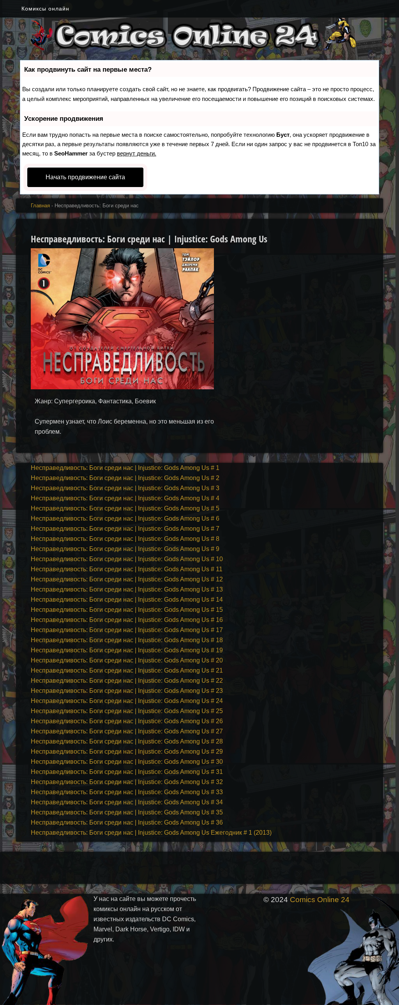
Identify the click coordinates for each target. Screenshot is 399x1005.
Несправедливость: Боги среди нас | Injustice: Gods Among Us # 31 (127, 771)
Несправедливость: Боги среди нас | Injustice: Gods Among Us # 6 (125, 518)
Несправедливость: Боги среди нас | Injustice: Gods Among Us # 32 (127, 782)
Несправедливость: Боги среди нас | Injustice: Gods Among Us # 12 (127, 579)
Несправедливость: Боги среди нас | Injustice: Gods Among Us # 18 (127, 640)
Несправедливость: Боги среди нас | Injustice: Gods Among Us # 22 (127, 680)
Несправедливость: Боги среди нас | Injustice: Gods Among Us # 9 (125, 549)
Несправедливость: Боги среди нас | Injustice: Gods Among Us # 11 (126, 569)
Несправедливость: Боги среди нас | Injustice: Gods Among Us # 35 (127, 812)
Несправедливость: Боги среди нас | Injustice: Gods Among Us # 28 (127, 741)
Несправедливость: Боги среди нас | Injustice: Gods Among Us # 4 (125, 498)
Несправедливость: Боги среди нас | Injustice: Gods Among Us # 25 (127, 711)
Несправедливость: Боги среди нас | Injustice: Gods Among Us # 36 (127, 822)
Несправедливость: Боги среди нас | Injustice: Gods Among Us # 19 (127, 650)
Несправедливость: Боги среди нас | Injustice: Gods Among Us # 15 (127, 609)
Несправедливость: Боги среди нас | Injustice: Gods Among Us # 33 (127, 792)
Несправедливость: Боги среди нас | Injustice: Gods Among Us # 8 (125, 538)
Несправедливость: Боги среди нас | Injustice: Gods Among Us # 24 (127, 701)
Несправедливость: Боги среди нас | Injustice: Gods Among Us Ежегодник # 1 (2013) (151, 832)
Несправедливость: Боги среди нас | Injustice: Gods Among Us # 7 (125, 528)
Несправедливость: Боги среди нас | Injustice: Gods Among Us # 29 (127, 751)
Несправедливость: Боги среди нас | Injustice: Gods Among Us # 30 (127, 761)
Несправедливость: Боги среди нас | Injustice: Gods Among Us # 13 (127, 589)
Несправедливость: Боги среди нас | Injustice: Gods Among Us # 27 (127, 731)
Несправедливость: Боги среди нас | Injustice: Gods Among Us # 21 (127, 670)
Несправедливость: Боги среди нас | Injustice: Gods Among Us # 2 (125, 478)
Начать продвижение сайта (85, 177)
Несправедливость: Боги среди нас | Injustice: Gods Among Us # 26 (127, 721)
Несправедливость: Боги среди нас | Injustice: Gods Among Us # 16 (127, 619)
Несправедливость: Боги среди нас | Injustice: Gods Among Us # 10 (127, 559)
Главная (40, 205)
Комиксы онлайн (45, 8)
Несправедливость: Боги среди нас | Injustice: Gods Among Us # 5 (125, 508)
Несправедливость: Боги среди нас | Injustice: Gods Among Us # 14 (127, 599)
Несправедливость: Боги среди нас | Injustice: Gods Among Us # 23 (127, 690)
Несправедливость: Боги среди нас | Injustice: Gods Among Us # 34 (127, 802)
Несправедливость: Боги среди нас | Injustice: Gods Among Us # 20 (127, 660)
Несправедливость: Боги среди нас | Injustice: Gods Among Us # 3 (125, 488)
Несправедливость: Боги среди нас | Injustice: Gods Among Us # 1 (125, 468)
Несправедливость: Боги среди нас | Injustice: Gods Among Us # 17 (127, 630)
